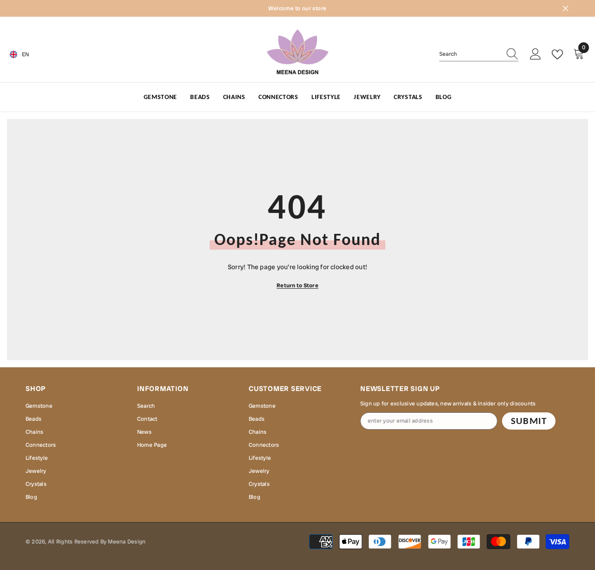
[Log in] (535, 54)
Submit (528, 421)
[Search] (478, 54)
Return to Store (297, 285)
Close (565, 9)
